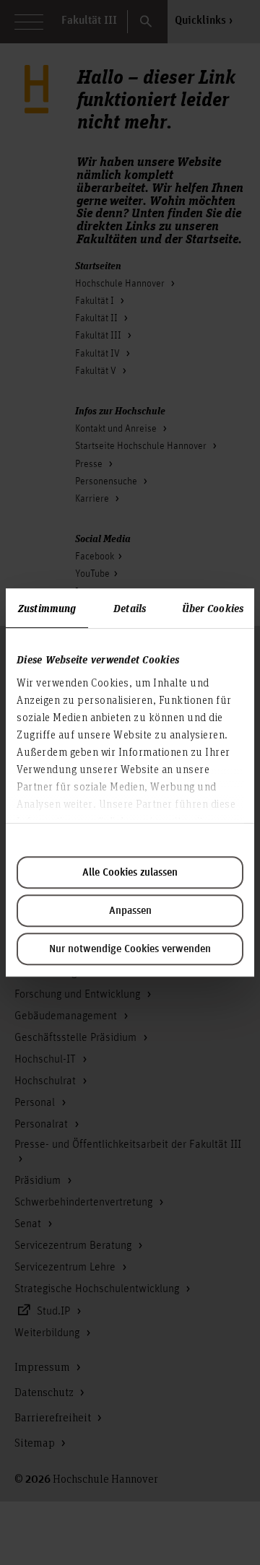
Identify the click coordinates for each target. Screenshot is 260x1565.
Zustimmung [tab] (47, 608)
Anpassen (130, 911)
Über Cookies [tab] (212, 608)
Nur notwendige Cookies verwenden (130, 949)
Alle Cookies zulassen (130, 873)
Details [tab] (129, 608)
